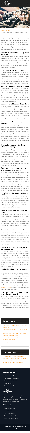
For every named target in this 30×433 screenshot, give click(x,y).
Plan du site (15, 432)
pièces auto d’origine (6, 287)
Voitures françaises (6, 30)
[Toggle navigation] (27, 3)
